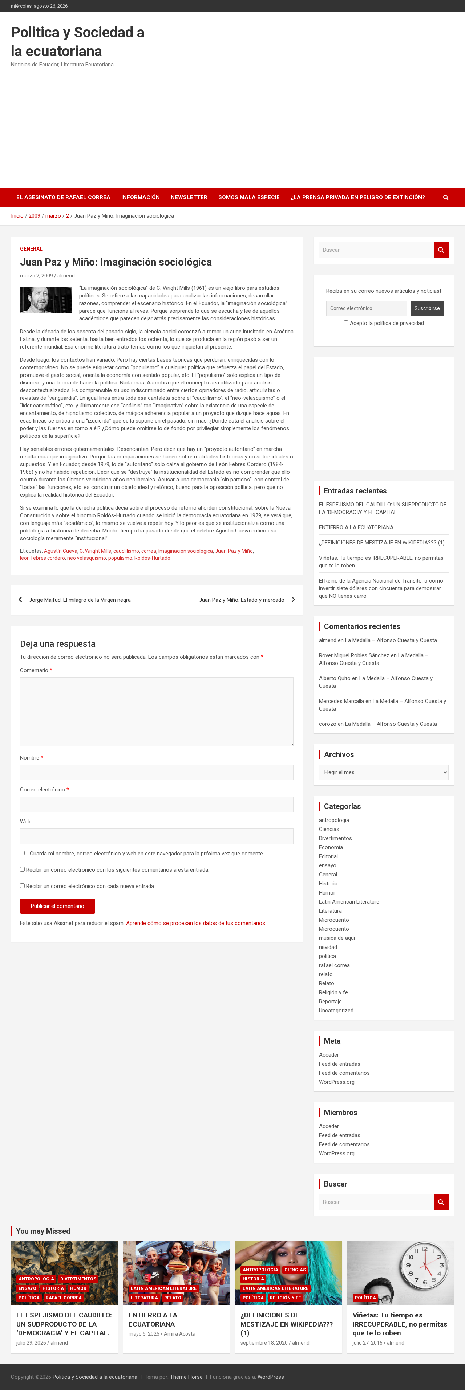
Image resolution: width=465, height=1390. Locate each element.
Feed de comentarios (344, 1073)
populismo (120, 558)
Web (25, 821)
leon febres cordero (42, 558)
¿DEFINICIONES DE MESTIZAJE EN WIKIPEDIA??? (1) (382, 542)
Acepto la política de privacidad (386, 323)
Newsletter (189, 197)
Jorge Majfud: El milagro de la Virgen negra (80, 600)
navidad (328, 947)
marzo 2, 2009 (36, 276)
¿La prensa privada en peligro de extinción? (358, 197)
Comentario (36, 670)
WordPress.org (337, 1082)
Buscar (441, 250)
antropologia (334, 820)
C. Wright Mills (95, 551)
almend (66, 276)
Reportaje (330, 1001)
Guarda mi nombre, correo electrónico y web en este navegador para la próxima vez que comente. (147, 853)
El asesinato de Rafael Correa (63, 197)
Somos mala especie (249, 197)
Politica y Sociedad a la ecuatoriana (95, 1377)
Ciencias (329, 829)
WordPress (271, 1377)
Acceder (329, 1055)
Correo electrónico (44, 789)
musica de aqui (337, 938)
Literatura (330, 911)
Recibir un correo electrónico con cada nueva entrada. (90, 886)
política (327, 956)
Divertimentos (335, 838)
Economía (331, 847)
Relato (326, 983)
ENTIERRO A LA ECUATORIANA (356, 527)
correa (148, 551)
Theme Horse (186, 1377)
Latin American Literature (349, 901)
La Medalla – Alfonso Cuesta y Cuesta (391, 640)
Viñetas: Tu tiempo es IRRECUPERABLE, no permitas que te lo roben (400, 1324)
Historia (328, 883)
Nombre (31, 757)
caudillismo (126, 551)
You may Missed (43, 1231)
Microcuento (334, 920)
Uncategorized (336, 1010)
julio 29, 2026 (31, 1343)
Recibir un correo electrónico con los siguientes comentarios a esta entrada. (117, 870)
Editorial (328, 856)
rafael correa (334, 965)
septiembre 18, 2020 (264, 1343)
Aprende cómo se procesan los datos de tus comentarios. (196, 923)
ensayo (327, 865)
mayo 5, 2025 (144, 1334)
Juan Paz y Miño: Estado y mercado (241, 600)
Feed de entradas (339, 1064)
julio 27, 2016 (368, 1343)
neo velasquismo (86, 558)
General (31, 249)
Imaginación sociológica (185, 551)
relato (326, 974)
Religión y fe (333, 992)
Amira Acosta (179, 1334)
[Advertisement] (232, 126)
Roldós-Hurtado (152, 558)
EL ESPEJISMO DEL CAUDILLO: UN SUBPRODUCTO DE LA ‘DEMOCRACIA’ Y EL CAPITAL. (64, 1324)
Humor (327, 892)
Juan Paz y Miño (234, 551)
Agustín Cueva (60, 551)
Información (140, 197)
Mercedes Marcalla (341, 701)
